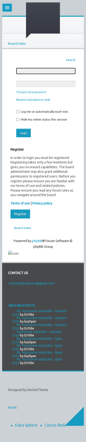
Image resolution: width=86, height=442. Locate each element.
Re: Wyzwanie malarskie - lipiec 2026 (37, 340)
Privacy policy (42, 203)
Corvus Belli (54, 425)
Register (20, 214)
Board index (17, 44)
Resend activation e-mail (33, 99)
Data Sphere (26, 425)
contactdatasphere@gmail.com (31, 283)
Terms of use (20, 203)
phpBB (37, 241)
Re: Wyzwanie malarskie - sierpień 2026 (39, 312)
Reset (12, 407)
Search (70, 59)
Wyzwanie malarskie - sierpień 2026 (37, 333)
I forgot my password (31, 92)
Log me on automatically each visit (44, 111)
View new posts (21, 305)
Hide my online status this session (43, 119)
